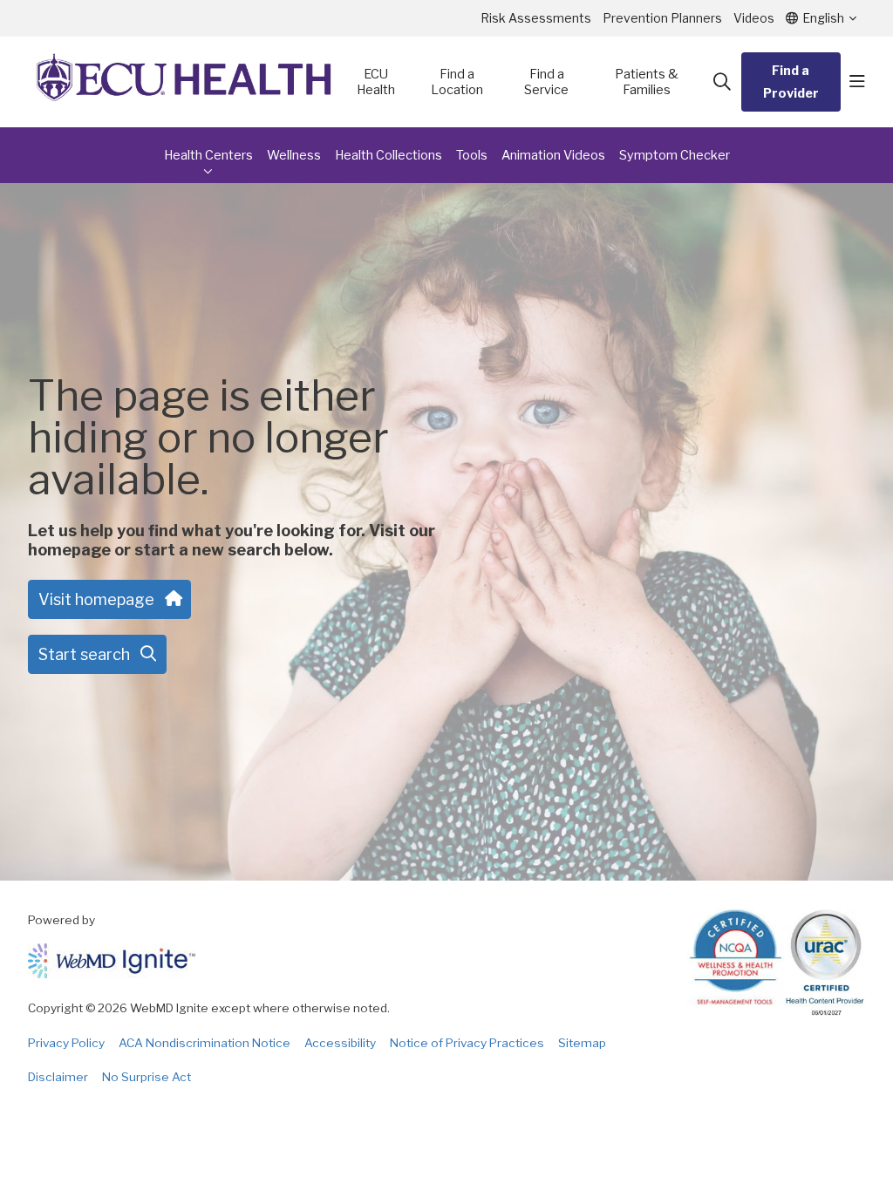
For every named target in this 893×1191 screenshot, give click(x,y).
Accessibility (340, 1043)
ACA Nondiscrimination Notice (204, 1043)
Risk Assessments (536, 17)
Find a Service (546, 82)
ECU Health (376, 82)
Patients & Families (646, 82)
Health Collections (388, 155)
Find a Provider (791, 82)
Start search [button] (84, 654)
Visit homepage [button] (96, 599)
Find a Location (457, 82)
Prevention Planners (662, 17)
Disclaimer (58, 1077)
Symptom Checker (674, 155)
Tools (471, 155)
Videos (753, 17)
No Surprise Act (146, 1077)
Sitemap (582, 1043)
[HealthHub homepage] (184, 82)
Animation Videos (553, 155)
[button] (857, 82)
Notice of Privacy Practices (467, 1043)
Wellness (294, 155)
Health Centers (208, 155)
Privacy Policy (66, 1043)
